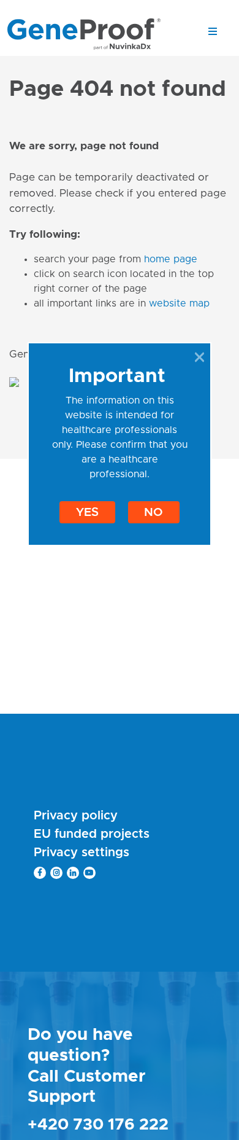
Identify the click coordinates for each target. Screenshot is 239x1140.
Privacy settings (81, 852)
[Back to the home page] (84, 34)
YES (87, 512)
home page (170, 259)
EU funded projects (92, 834)
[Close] (199, 356)
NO (153, 512)
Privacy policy (76, 816)
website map (179, 303)
